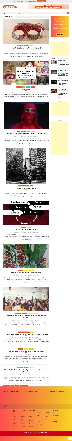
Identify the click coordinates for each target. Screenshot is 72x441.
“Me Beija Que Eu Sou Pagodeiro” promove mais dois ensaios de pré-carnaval (26, 371)
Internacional (15, 417)
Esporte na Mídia (32, 424)
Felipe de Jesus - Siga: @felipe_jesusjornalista (61, 68)
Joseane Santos (24, 50)
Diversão (32, 45)
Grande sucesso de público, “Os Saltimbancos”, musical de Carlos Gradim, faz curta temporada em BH (63, 73)
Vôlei (30, 419)
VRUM (38, 410)
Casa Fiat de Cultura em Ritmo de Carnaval (26, 48)
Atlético (30, 416)
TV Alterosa (55, 410)
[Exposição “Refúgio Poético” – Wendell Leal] (26, 256)
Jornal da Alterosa (56, 414)
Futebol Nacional (32, 420)
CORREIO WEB (55, 421)
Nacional (14, 419)
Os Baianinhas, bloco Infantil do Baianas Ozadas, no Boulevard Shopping (26, 316)
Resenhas (33, 87)
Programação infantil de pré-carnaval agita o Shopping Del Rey (26, 334)
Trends (22, 420)
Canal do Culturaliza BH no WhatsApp (30, 1)
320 (12, 385)
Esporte (38, 421)
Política (14, 415)
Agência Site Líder (25, 191)
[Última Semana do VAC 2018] (26, 213)
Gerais (14, 413)
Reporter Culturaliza (24, 337)
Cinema (18, 131)
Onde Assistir (31, 426)
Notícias (38, 415)
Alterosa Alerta (55, 412)
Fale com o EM (15, 426)
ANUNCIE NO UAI (32, 410)
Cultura (14, 420)
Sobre (15, 1)
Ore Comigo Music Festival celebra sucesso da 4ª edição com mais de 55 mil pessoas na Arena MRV (63, 62)
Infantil (34, 313)
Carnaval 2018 (20, 45)
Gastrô (46, 424)
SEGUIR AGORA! (60, 34)
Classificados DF (40, 414)
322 (17, 385)
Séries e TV (23, 416)
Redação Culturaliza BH (25, 92)
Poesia (31, 185)
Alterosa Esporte (56, 415)
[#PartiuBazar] (26, 73)
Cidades (38, 420)
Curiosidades (39, 424)
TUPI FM (54, 423)
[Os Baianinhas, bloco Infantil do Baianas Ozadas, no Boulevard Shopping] (26, 299)
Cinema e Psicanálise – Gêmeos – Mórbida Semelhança (26, 134)
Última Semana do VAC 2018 (26, 229)
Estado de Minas (15, 411)
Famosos (22, 415)
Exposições (19, 13)
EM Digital (14, 424)
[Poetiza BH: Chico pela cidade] (26, 166)
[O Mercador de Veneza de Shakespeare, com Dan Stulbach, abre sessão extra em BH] (54, 82)
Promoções (23, 426)
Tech (21, 424)
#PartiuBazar (26, 89)
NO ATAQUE (31, 413)
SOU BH (46, 416)
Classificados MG (40, 412)
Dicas (24, 87)
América (30, 415)
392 (21, 385)
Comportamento (23, 422)
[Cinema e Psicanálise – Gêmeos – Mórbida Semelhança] (26, 115)
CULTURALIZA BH (24, 410)
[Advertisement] (60, 49)
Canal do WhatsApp (54, 13)
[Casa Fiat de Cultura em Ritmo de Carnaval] (26, 31)
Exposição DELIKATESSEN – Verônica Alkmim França (26, 351)
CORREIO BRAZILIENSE (55, 418)
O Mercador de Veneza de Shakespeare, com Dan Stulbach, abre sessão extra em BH (63, 82)
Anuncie (22, 1)
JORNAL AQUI (39, 418)
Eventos (12, 13)
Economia (14, 416)
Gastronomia (30, 13)
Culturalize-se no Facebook (11, 391)
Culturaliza (27, 45)
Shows (7, 13)
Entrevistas (47, 13)
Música (22, 419)
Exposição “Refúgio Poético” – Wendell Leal (26, 272)
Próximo (25, 385)
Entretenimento (24, 413)
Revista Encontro (47, 419)
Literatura (27, 185)
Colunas (41, 13)
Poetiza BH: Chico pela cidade (26, 188)
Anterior (5, 385)
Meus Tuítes (27, 394)
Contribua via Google (41, 1)
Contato (18, 1)
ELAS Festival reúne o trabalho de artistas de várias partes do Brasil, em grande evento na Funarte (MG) (63, 92)
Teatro (24, 13)
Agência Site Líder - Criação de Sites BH (39, 433)
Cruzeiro (30, 417)
